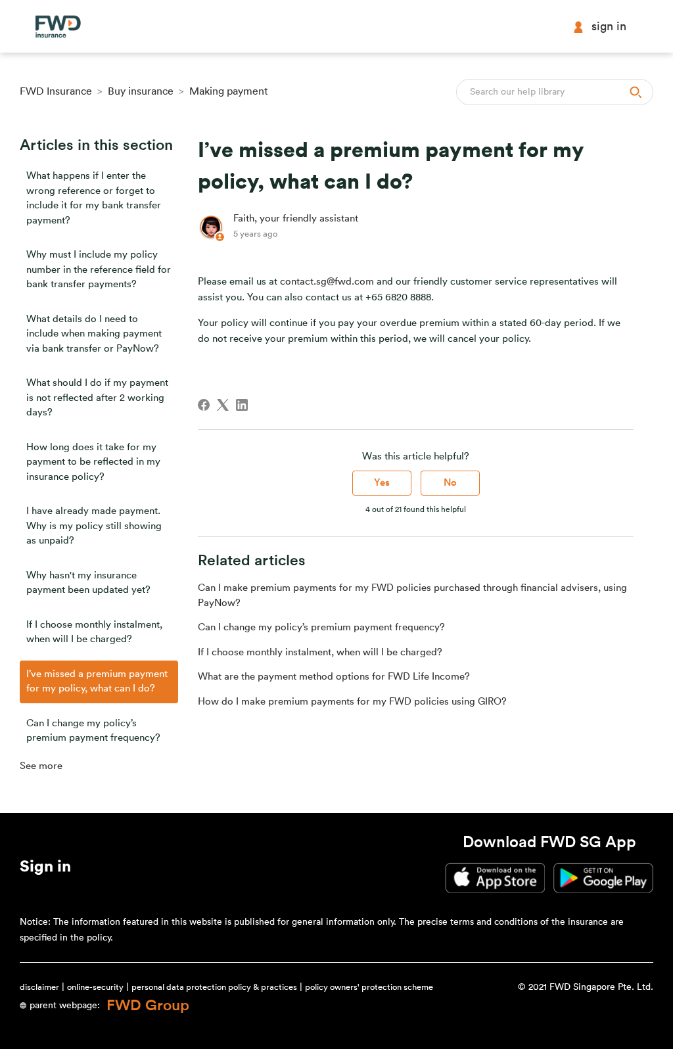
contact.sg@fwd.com (327, 282)
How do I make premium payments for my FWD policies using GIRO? (352, 702)
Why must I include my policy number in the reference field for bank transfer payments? (98, 269)
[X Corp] (223, 405)
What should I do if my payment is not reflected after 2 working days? (97, 397)
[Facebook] (204, 405)
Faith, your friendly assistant (295, 218)
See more (41, 766)
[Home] (58, 26)
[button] (45, 869)
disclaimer (39, 987)
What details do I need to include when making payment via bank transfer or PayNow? (94, 334)
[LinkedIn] (242, 405)
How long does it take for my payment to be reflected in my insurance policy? (93, 462)
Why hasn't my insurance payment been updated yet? (88, 583)
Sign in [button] (609, 26)
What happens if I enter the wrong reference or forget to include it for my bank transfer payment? (93, 198)
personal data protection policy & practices (214, 987)
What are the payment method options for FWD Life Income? (334, 677)
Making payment (228, 91)
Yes (382, 483)
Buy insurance (141, 91)
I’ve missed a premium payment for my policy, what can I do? (97, 681)
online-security (95, 987)
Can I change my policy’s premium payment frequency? (93, 730)
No (450, 483)
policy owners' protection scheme (369, 987)
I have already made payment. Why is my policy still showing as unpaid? (94, 526)
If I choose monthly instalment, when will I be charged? (94, 632)
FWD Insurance (56, 91)
